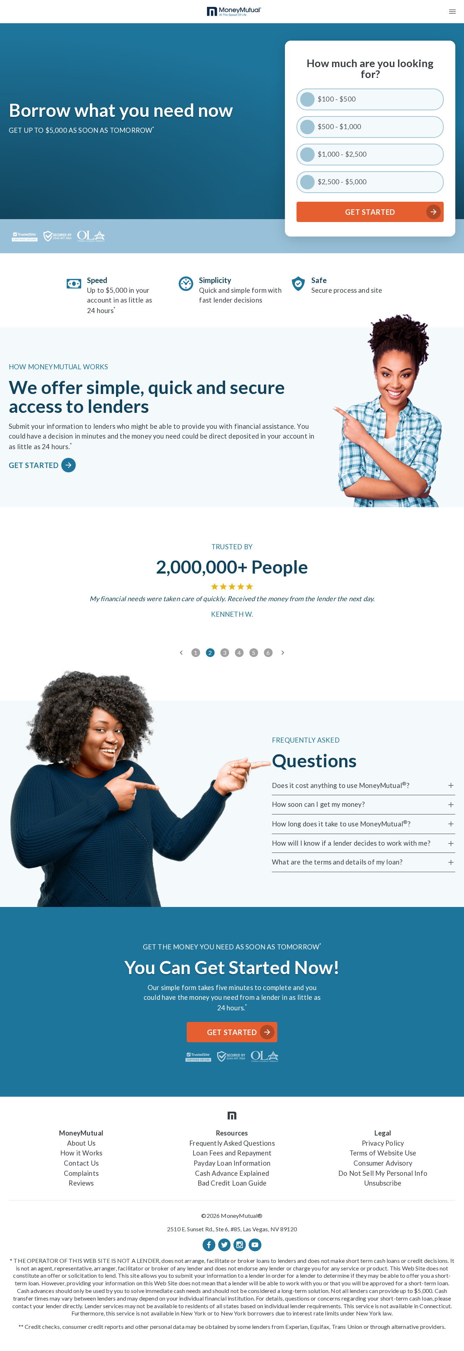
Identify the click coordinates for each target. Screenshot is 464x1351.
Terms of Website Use (382, 1153)
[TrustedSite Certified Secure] (25, 236)
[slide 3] (225, 652)
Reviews (81, 1183)
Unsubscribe (382, 1183)
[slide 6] (268, 652)
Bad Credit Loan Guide (232, 1183)
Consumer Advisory (382, 1163)
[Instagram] (239, 1245)
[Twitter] (224, 1245)
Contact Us (81, 1163)
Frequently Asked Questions (232, 1143)
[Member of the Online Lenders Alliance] (91, 236)
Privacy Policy (383, 1143)
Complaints (81, 1173)
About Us (81, 1143)
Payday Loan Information (232, 1163)
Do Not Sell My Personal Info (382, 1173)
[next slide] (283, 652)
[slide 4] (239, 652)
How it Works (81, 1153)
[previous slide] (181, 652)
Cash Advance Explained (232, 1173)
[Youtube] (255, 1245)
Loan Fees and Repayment (232, 1153)
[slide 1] (195, 652)
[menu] (452, 11)
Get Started (370, 212)
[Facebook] (209, 1245)
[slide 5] (253, 652)
